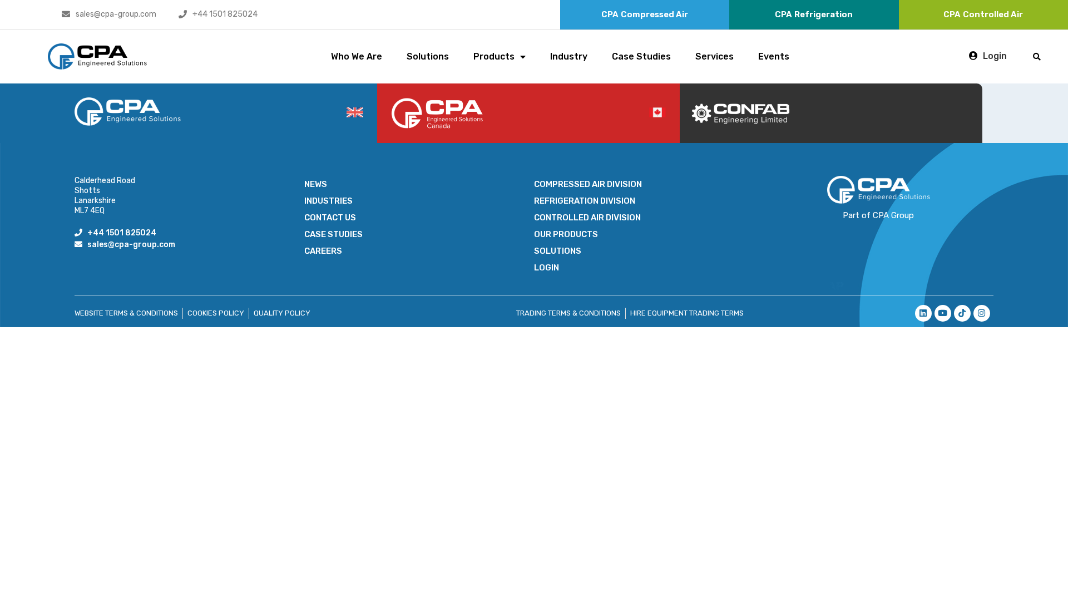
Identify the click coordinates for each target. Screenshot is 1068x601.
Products (494, 56)
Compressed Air (644, 14)
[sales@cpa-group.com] (66, 14)
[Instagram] (981, 313)
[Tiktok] (962, 313)
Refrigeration (814, 14)
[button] (1037, 56)
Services (714, 56)
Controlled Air (983, 14)
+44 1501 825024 (225, 14)
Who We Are (356, 56)
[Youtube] (942, 313)
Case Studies (641, 56)
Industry (568, 56)
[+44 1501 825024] (183, 14)
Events (773, 56)
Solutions (428, 56)
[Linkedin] (923, 313)
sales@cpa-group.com (116, 14)
